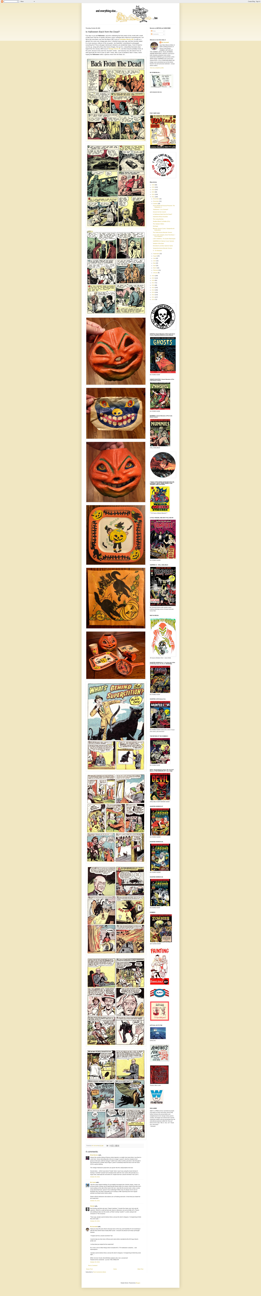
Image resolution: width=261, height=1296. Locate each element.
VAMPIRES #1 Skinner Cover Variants (163, 241)
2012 (153, 294)
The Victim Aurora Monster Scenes (162, 232)
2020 (153, 275)
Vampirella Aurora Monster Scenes (162, 248)
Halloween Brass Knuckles (160, 216)
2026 (153, 185)
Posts (154, 31)
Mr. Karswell (93, 1226)
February (155, 270)
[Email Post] (107, 1145)
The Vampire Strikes (158, 224)
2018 (153, 280)
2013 (153, 292)
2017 (153, 283)
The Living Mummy (158, 219)
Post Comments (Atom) (99, 1272)
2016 (153, 285)
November (156, 201)
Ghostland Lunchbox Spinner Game (163, 246)
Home (115, 1269)
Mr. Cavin (93, 1182)
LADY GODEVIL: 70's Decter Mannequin (164, 238)
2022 (153, 194)
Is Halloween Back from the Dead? (162, 214)
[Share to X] (114, 1146)
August (155, 256)
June (154, 261)
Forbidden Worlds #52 (126, 39)
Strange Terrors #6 (114, 49)
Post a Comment (92, 1265)
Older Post (140, 1269)
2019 (153, 278)
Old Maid (155, 226)
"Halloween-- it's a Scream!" (160, 209)
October (155, 203)
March (155, 268)
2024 (153, 189)
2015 (153, 287)
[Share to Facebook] (116, 1146)
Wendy (92, 1206)
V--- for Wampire (157, 250)
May (154, 263)
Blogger (138, 1283)
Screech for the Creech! (159, 212)
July (154, 258)
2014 (153, 290)
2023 (153, 192)
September (156, 253)
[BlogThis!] (112, 1146)
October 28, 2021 (95, 1177)
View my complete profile (157, 68)
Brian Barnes (94, 1155)
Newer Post (89, 1269)
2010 (153, 299)
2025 (153, 187)
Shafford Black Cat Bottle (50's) (161, 221)
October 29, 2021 (95, 1221)
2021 (153, 197)
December (156, 199)
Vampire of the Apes (158, 243)
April (154, 265)
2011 (153, 297)
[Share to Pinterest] (118, 1146)
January (155, 272)
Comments (155, 34)
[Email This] (110, 1146)
